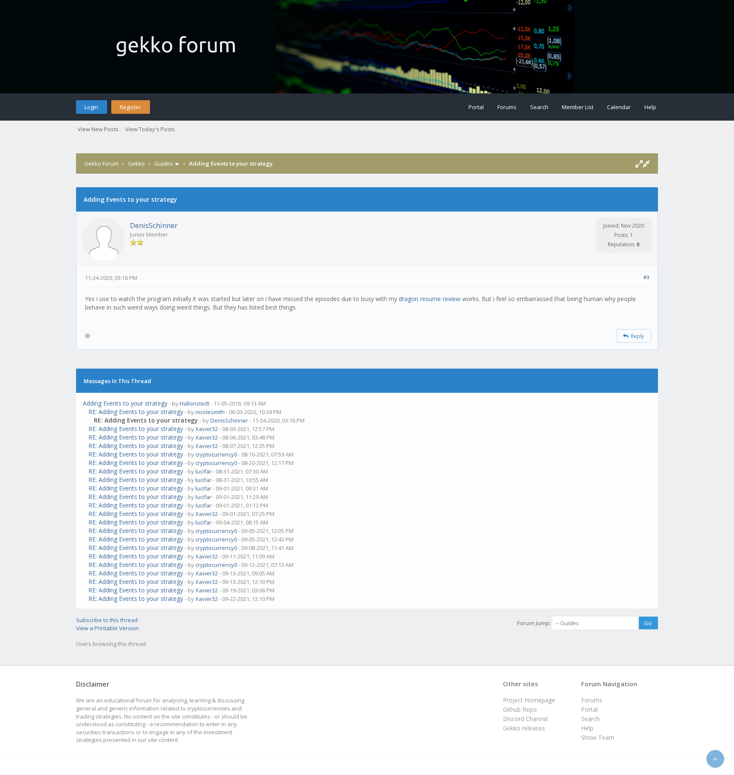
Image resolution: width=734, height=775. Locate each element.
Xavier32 (206, 429)
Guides (163, 163)
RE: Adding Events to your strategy (135, 412)
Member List (577, 107)
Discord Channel (525, 719)
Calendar (619, 107)
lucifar (203, 471)
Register (130, 107)
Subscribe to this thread (107, 620)
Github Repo (520, 709)
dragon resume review (429, 299)
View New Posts (98, 129)
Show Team (597, 737)
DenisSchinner (154, 225)
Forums (507, 107)
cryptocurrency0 (216, 454)
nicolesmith (210, 412)
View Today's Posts (150, 129)
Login (91, 107)
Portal (476, 107)
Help (650, 107)
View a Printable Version (107, 628)
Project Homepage (529, 700)
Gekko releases (524, 728)
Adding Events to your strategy (125, 403)
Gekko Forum (101, 163)
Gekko (136, 163)
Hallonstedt (194, 403)
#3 (646, 277)
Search (539, 107)
